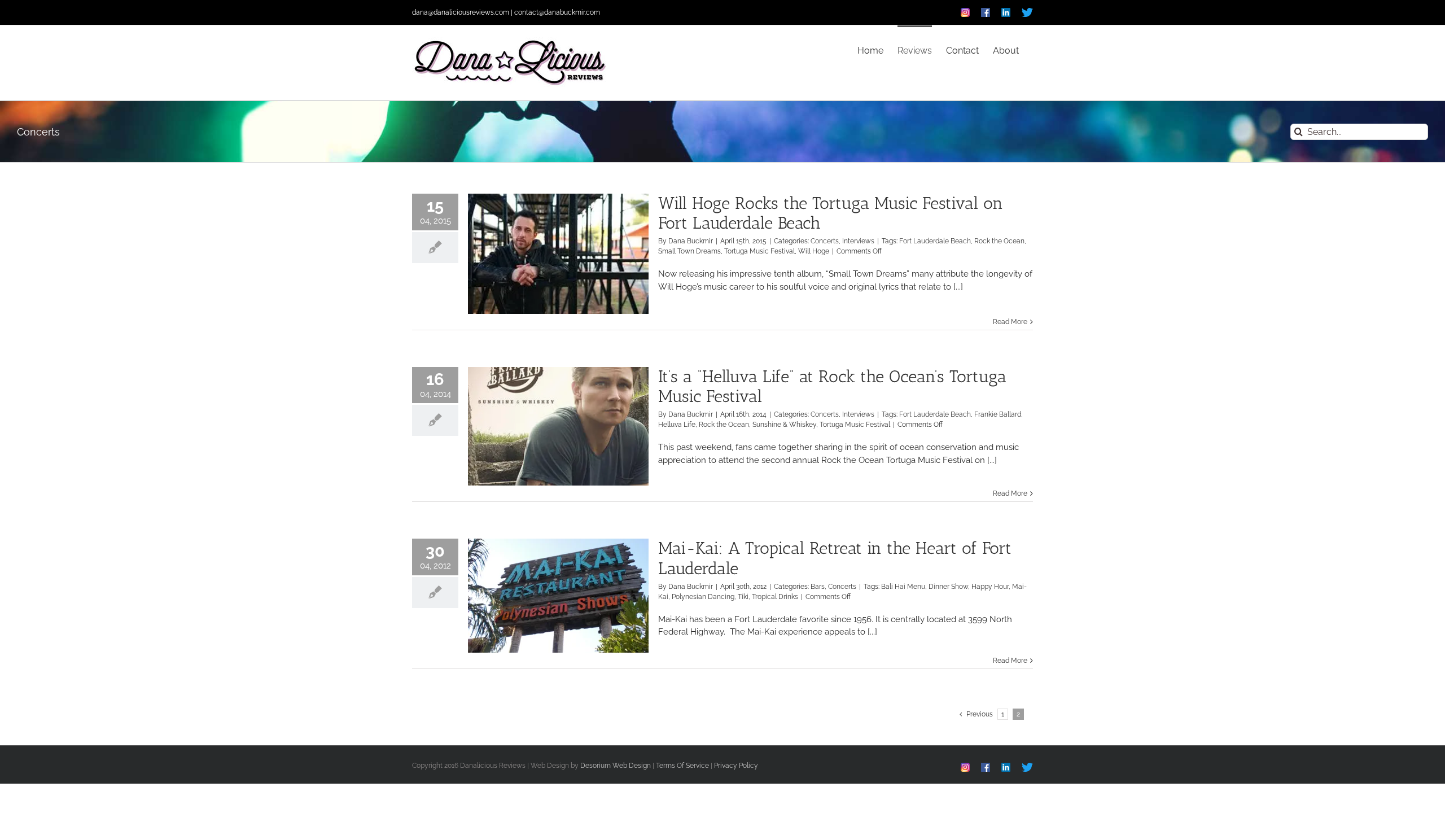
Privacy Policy (736, 766)
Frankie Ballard (997, 414)
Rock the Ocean (999, 241)
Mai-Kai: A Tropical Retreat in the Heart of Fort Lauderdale (835, 558)
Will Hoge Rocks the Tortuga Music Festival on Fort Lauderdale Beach (830, 213)
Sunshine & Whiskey (784, 425)
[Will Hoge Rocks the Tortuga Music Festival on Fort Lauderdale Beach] (558, 254)
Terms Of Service (682, 766)
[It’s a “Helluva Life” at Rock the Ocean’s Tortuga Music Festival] (558, 426)
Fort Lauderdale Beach (935, 241)
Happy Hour (990, 587)
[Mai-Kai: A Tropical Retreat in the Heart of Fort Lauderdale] (558, 596)
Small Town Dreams (689, 251)
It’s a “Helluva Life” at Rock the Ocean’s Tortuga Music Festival (832, 386)
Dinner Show (948, 587)
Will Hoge (813, 251)
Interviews (858, 241)
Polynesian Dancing (703, 597)
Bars (818, 587)
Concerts (825, 241)
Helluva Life (676, 425)
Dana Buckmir (690, 241)
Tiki (743, 597)
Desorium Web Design (615, 766)
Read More (1010, 322)
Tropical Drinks (775, 597)
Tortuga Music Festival (759, 251)
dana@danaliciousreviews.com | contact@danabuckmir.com (506, 12)
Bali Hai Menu (903, 587)
